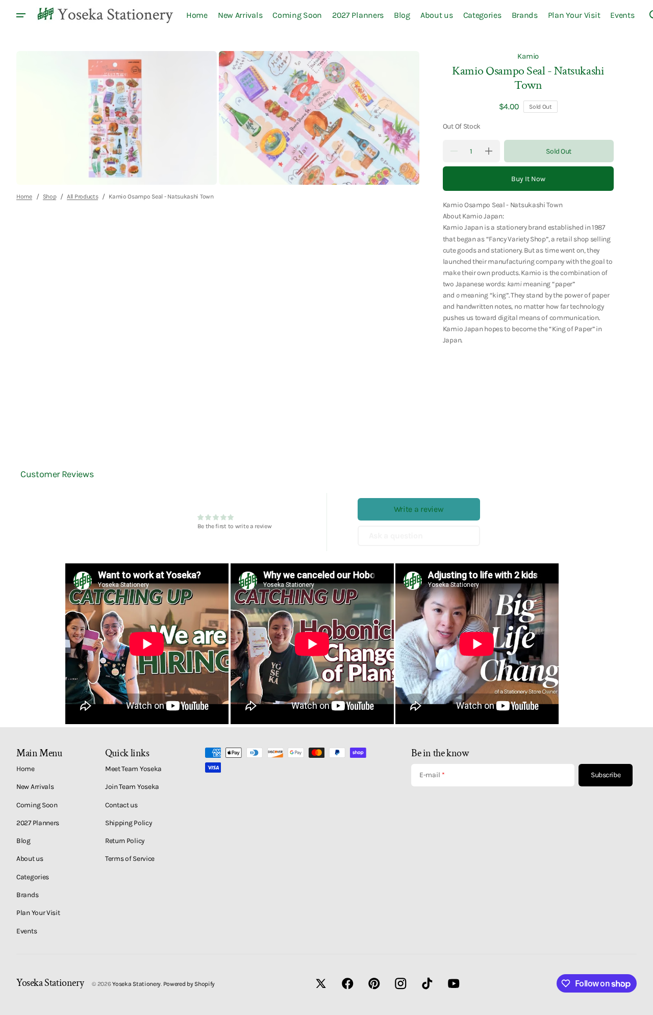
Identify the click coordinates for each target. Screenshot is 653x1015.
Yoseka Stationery (136, 983)
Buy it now (528, 179)
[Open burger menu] (21, 15)
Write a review (419, 509)
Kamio (528, 56)
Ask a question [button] (396, 535)
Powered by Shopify (189, 983)
